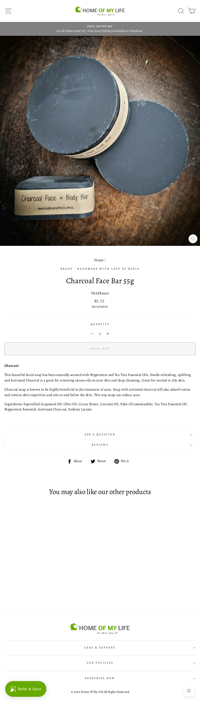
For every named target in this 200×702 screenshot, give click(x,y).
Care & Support (100, 647)
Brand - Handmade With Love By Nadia (100, 269)
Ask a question (100, 434)
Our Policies (100, 663)
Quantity (100, 324)
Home (98, 260)
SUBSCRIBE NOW (100, 678)
